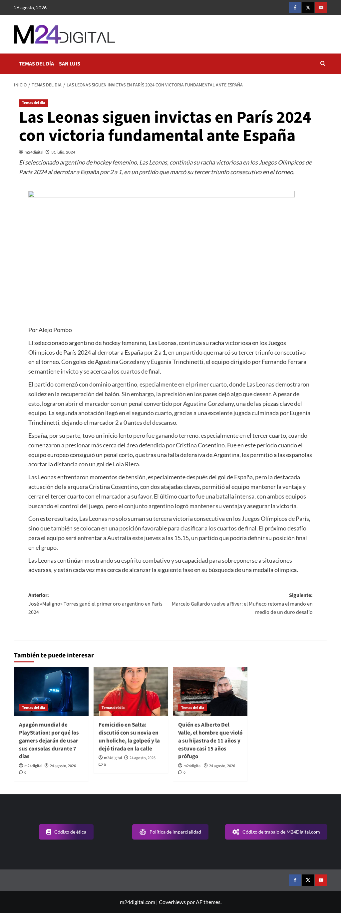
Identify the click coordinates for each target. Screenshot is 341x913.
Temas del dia (33, 103)
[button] (323, 64)
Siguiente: (242, 604)
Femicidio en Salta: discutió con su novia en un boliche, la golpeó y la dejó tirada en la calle (129, 736)
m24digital (34, 152)
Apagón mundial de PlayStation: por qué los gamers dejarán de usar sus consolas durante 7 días (49, 740)
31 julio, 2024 (63, 152)
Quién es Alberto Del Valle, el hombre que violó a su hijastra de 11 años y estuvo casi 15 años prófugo (210, 740)
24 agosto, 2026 (63, 766)
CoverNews (172, 902)
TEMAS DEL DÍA (36, 63)
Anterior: (95, 604)
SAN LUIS (69, 63)
